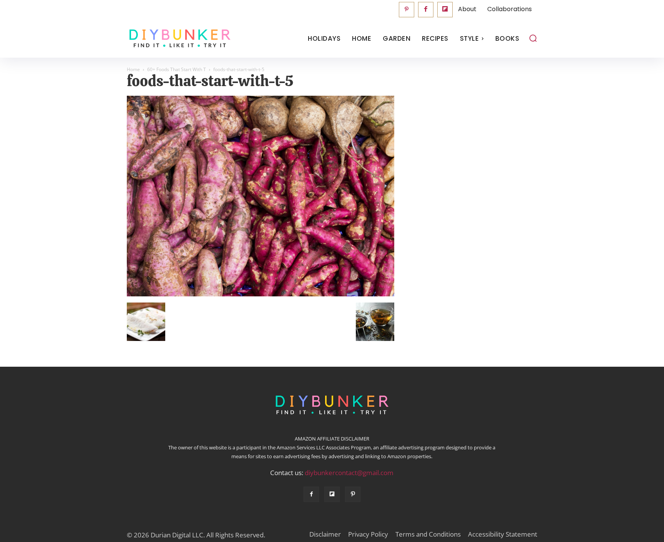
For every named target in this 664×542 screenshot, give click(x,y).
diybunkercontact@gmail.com (349, 472)
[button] (533, 38)
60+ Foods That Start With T (176, 69)
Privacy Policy (368, 534)
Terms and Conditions (428, 534)
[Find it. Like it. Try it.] (178, 38)
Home (133, 69)
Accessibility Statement (502, 534)
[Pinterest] (406, 9)
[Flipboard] (445, 9)
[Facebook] (425, 9)
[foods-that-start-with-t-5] (260, 294)
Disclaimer (325, 534)
